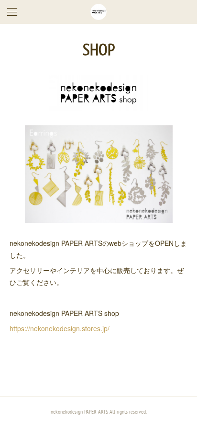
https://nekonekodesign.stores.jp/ (59, 328)
